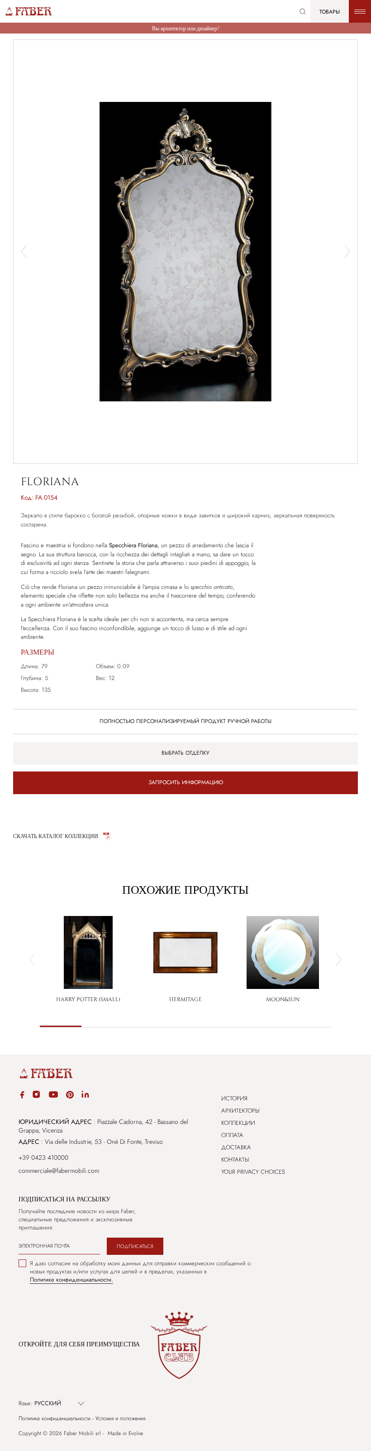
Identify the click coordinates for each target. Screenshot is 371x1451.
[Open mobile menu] (360, 11)
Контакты (235, 1159)
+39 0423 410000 (43, 1157)
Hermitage (185, 999)
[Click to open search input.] (302, 11)
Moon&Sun (283, 999)
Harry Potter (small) (88, 999)
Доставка (236, 1147)
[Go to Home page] (28, 11)
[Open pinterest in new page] (69, 1096)
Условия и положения (120, 1418)
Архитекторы (240, 1110)
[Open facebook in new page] (22, 1096)
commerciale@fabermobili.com (59, 1170)
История (234, 1098)
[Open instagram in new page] (36, 1095)
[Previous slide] (32, 959)
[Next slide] (347, 251)
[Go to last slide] (24, 251)
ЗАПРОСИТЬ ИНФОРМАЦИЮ (185, 782)
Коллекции (238, 1122)
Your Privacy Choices (253, 1171)
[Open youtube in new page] (53, 1095)
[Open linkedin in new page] (85, 1095)
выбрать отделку (185, 753)
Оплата (232, 1135)
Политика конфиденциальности (54, 1418)
